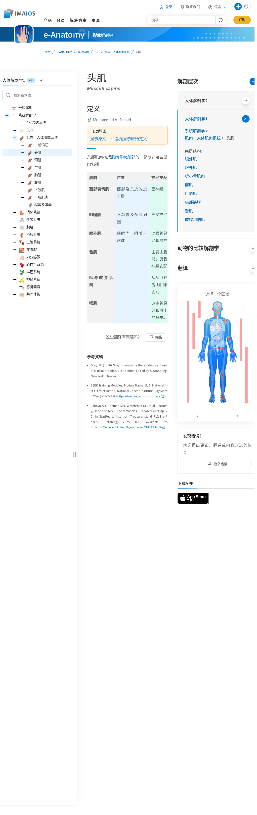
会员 (61, 20)
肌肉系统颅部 (123, 157)
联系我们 (192, 6)
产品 (47, 20)
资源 (95, 20)
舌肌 (189, 211)
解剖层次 (187, 81)
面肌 (189, 185)
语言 (218, 6)
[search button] (220, 20)
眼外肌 (191, 159)
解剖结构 (83, 52)
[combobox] (181, 20)
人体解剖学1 (196, 119)
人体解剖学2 (196, 100)
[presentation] (197, 415)
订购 (242, 19)
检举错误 (220, 463)
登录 (168, 6)
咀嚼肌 (191, 193)
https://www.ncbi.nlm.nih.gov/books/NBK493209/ (128, 427)
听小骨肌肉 (195, 176)
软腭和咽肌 (195, 219)
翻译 (182, 268)
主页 (47, 52)
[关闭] (6, 107)
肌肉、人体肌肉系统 (117, 52)
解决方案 (78, 20)
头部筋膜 (193, 202)
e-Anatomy (64, 52)
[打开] (6, 115)
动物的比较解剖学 (198, 248)
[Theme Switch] (242, 6)
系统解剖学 (195, 131)
